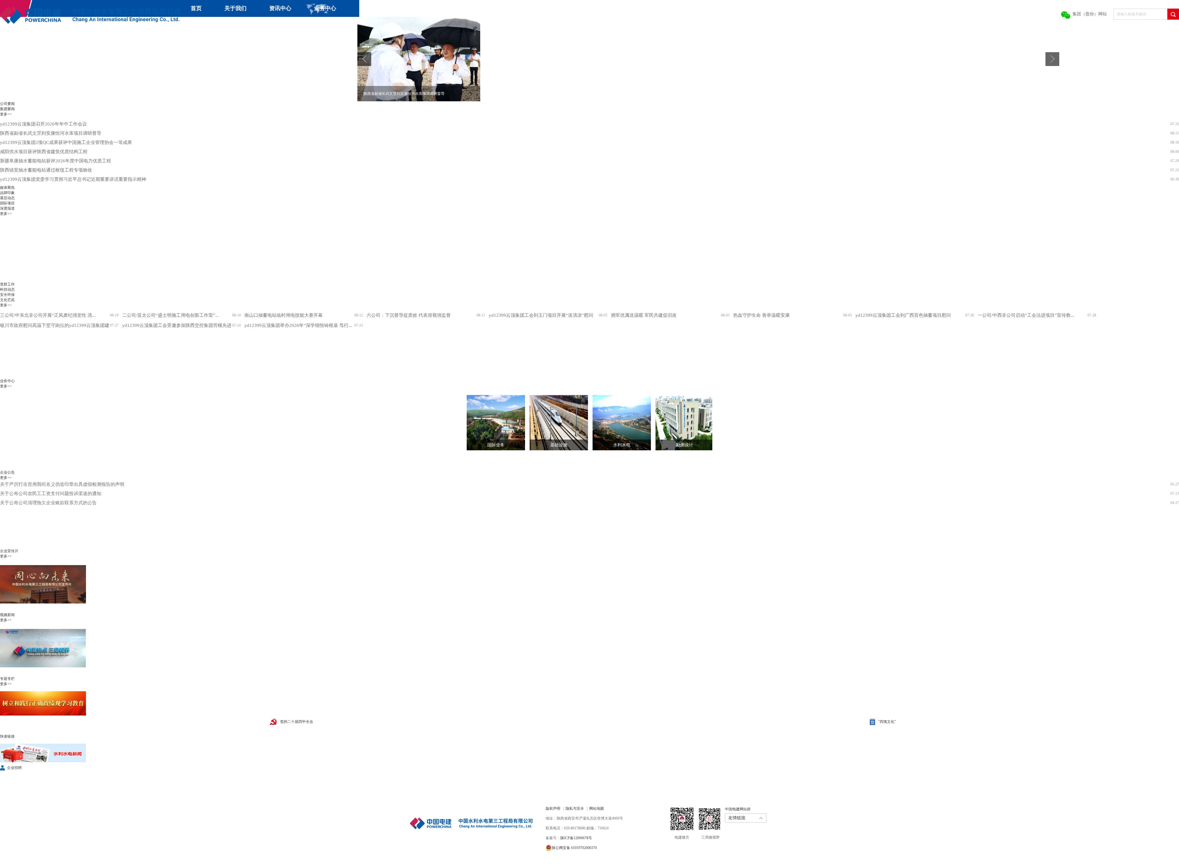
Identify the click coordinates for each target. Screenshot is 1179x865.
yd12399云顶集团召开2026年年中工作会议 (43, 124)
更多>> (6, 114)
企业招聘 (14, 768)
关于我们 (235, 8)
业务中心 (325, 8)
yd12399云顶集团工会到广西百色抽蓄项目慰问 (903, 315)
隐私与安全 (575, 808)
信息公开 (281, 25)
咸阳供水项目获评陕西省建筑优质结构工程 (44, 151)
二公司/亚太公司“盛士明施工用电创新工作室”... (170, 315)
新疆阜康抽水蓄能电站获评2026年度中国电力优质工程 (55, 160)
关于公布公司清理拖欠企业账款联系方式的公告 (48, 485)
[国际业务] (491, 422)
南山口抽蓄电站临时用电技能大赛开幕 (283, 315)
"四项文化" (887, 722)
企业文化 (236, 25)
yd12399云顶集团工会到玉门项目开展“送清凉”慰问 (541, 315)
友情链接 (736, 818)
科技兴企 (192, 25)
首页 (196, 8)
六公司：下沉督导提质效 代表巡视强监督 (409, 315)
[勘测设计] (680, 422)
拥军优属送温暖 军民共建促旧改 (644, 315)
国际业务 (495, 445)
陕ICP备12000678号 (576, 838)
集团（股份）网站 (1089, 14)
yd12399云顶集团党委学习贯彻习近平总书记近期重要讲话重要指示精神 (73, 179)
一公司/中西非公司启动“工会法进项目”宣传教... (1026, 315)
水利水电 (621, 445)
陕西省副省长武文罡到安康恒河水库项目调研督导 (50, 133)
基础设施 (558, 445)
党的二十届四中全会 (296, 722)
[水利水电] (617, 422)
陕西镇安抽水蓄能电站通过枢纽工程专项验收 (46, 170)
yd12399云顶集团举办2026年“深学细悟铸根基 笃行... (298, 325)
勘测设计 (684, 445)
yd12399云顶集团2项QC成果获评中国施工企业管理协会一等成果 (66, 142)
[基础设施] (554, 422)
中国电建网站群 (738, 809)
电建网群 (346, 25)
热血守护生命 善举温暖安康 (761, 315)
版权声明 (553, 808)
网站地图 (596, 808)
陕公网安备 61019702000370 (574, 848)
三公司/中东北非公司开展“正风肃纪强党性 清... (48, 315)
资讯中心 (280, 8)
